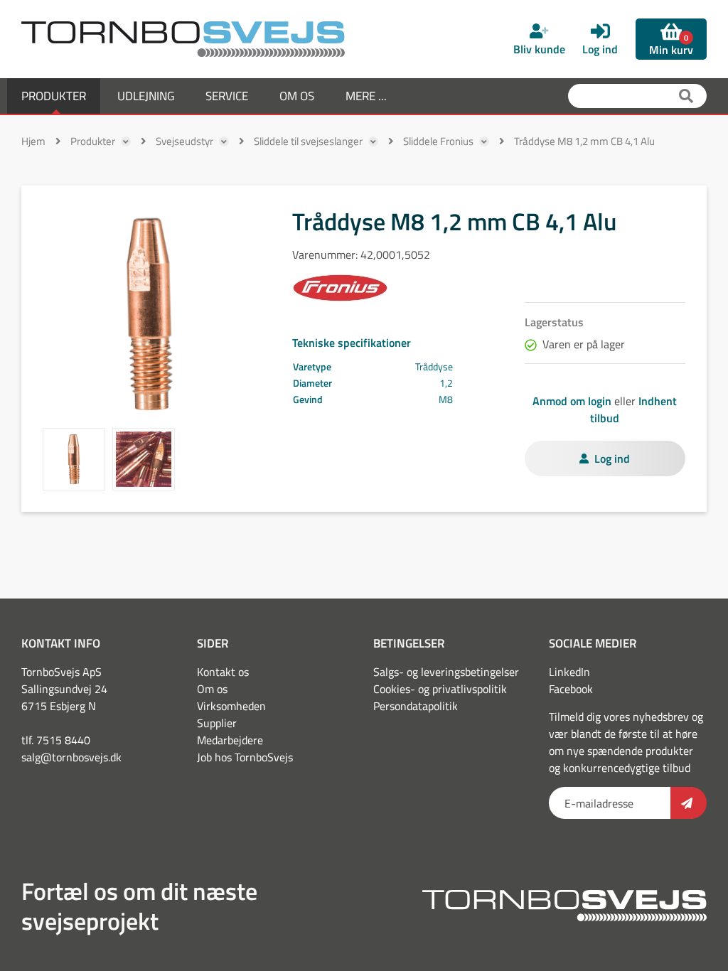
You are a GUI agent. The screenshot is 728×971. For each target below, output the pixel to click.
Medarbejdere (230, 740)
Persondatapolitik (415, 705)
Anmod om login (571, 400)
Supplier (217, 722)
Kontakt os (223, 671)
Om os (212, 688)
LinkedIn (569, 671)
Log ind (612, 458)
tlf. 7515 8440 (55, 740)
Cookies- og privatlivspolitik (440, 688)
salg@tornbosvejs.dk (71, 757)
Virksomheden (231, 705)
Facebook (571, 688)
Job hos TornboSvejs (245, 757)
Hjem (33, 141)
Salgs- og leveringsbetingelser (446, 671)
